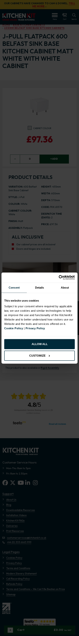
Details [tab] (39, 287)
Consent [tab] (14, 287)
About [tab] (65, 287)
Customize (37, 355)
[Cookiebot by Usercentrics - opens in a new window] (59, 277)
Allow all (40, 344)
